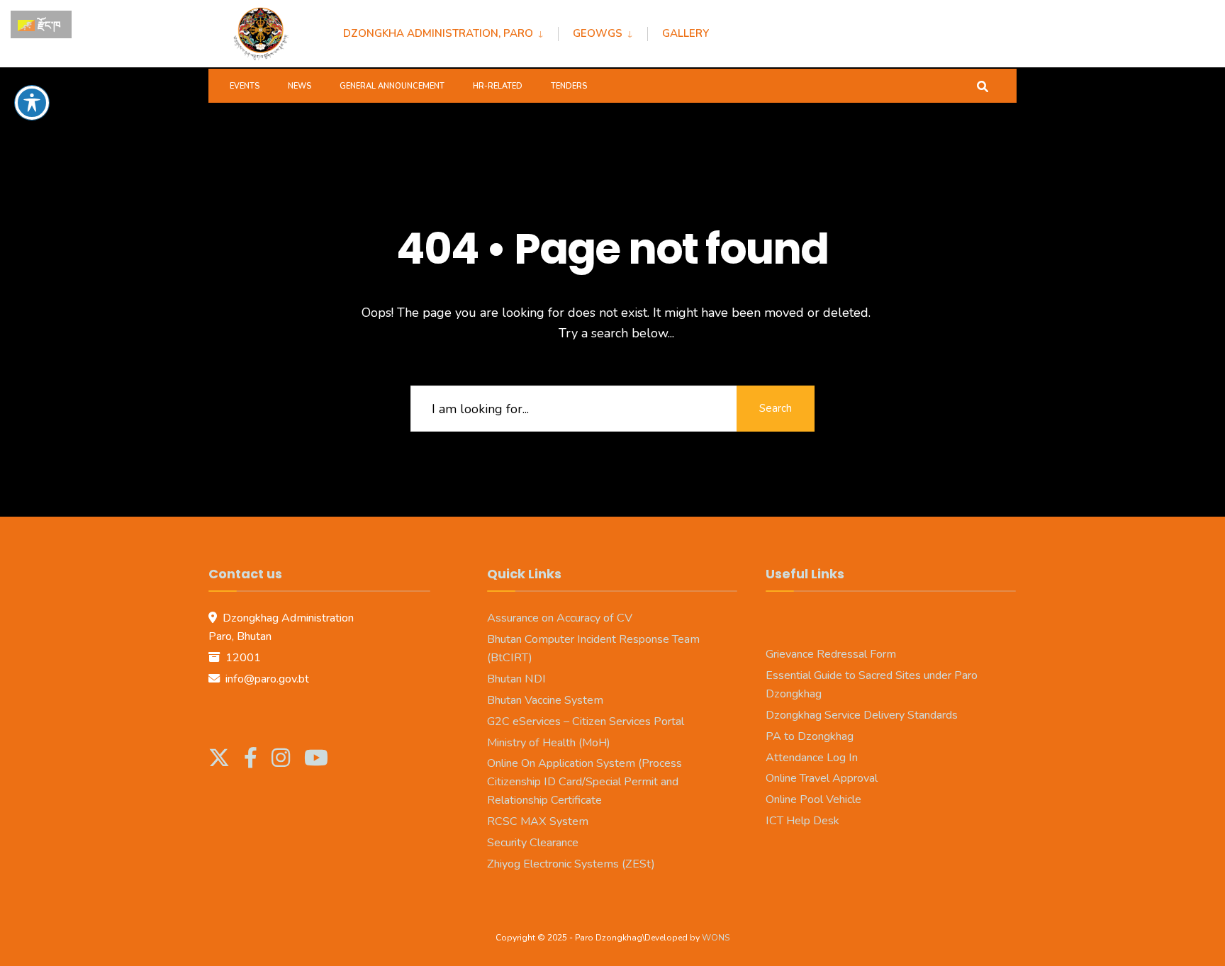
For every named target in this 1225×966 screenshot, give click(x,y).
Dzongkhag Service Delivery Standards (862, 715)
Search (775, 408)
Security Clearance (532, 842)
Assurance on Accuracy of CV (559, 618)
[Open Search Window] (982, 85)
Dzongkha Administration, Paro (438, 33)
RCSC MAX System (537, 821)
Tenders (569, 86)
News (299, 86)
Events (244, 86)
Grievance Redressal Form (831, 654)
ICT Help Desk (802, 821)
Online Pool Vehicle (813, 799)
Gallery (685, 33)
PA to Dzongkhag (810, 736)
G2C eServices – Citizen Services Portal (585, 721)
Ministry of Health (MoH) (548, 743)
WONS (715, 937)
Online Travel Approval (822, 778)
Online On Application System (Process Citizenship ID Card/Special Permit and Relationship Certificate (584, 782)
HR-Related (497, 86)
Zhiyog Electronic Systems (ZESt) (571, 864)
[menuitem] (450, 31)
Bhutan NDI (516, 679)
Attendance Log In (812, 757)
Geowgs (597, 33)
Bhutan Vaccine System (545, 700)
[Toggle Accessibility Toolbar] (32, 103)
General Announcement (392, 86)
